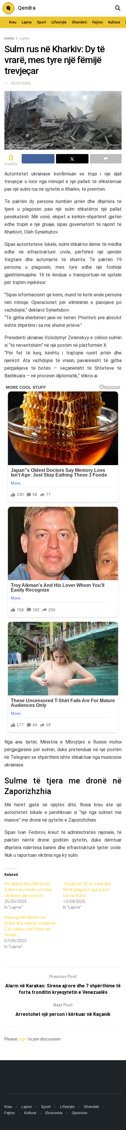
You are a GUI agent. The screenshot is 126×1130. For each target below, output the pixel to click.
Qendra (26, 8)
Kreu (12, 22)
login (22, 1039)
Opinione (79, 1113)
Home (9, 38)
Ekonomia (53, 1113)
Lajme (27, 22)
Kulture (114, 22)
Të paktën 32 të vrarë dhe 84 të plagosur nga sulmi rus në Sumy (87, 889)
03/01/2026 (20, 83)
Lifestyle (59, 22)
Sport (41, 22)
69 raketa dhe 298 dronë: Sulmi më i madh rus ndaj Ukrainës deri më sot (27, 889)
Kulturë (30, 1113)
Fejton (97, 22)
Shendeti (79, 22)
